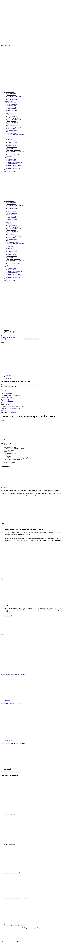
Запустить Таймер (33, 339)
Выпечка (6, 131)
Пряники (10, 148)
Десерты (9, 156)
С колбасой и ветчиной (14, 166)
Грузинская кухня (9, 92)
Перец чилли (13, 412)
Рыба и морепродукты (13, 118)
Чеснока (10, 401)
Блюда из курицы (12, 104)
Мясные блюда (11, 102)
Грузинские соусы (12, 99)
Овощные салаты (12, 159)
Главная (6, 330)
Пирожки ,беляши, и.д (13, 150)
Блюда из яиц (11, 128)
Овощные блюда (12, 105)
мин (22, 339)
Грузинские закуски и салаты (15, 96)
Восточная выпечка (13, 144)
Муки (7, 399)
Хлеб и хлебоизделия (13, 154)
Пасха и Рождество (13, 133)
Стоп (26, 339)
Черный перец (5, 404)
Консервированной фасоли (14, 395)
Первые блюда (11, 93)
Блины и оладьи (12, 147)
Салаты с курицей (12, 163)
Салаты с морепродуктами (15, 162)
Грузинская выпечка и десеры (16, 98)
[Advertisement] (32, 187)
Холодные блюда (12, 110)
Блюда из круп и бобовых (14, 124)
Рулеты (9, 139)
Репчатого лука (8, 397)
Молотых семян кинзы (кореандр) (15, 406)
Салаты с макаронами (13, 168)
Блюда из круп (11, 108)
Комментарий (8, 616)
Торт (8, 136)
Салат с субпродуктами (14, 165)
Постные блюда (12, 130)
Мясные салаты (11, 160)
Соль (2, 403)
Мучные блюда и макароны (15, 127)
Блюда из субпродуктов (14, 119)
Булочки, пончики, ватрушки (15, 134)
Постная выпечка (12, 153)
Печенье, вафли (12, 145)
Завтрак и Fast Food (9, 171)
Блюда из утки (11, 121)
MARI (9, 621)
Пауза (2, 339)
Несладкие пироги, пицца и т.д (16, 151)
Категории (7, 173)
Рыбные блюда (11, 107)
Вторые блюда (11, 95)
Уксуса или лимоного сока (12, 408)
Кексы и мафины (12, 140)
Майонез (3, 410)
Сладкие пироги (12, 142)
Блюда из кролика (12, 122)
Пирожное (10, 137)
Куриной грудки (8, 393)
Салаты (6, 157)
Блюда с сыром (11, 111)
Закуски (6, 170)
